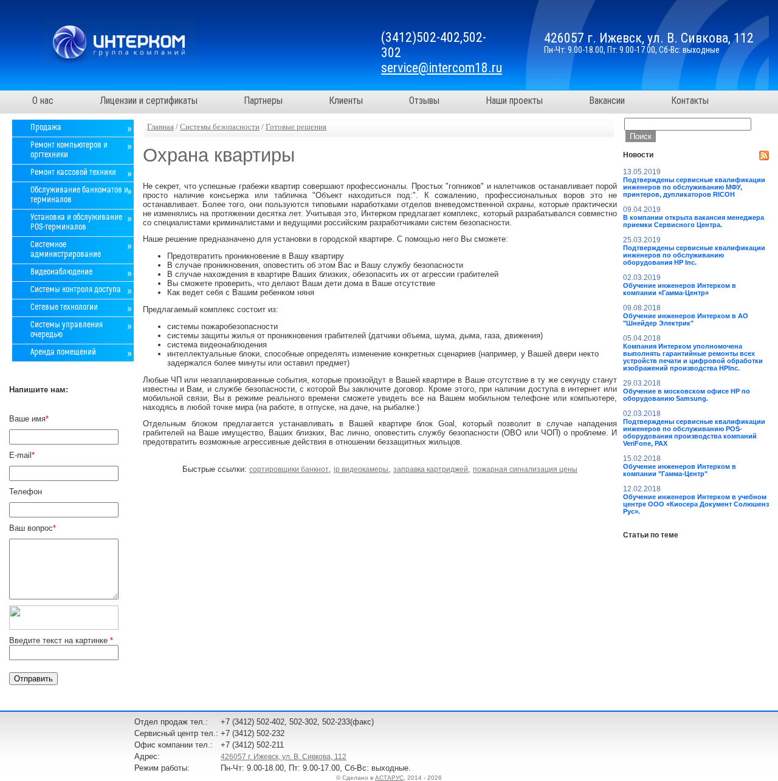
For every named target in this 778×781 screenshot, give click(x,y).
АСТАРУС (389, 777)
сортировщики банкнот (289, 469)
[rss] (764, 155)
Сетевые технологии (64, 307)
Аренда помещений (63, 352)
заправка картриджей (430, 469)
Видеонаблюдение (61, 272)
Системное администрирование (65, 249)
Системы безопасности (220, 127)
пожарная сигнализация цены (525, 469)
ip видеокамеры (361, 469)
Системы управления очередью (66, 329)
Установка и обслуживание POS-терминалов (76, 222)
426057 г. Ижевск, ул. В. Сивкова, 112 (283, 756)
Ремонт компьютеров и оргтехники (69, 150)
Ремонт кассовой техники (73, 172)
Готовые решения (296, 127)
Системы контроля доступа (75, 290)
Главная (160, 127)
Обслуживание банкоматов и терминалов (79, 195)
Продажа (45, 127)
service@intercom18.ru (441, 67)
